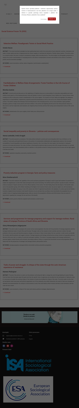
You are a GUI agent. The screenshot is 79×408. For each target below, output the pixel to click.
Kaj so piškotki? (41, 15)
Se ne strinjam (44, 19)
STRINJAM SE (51, 19)
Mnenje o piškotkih (31, 15)
